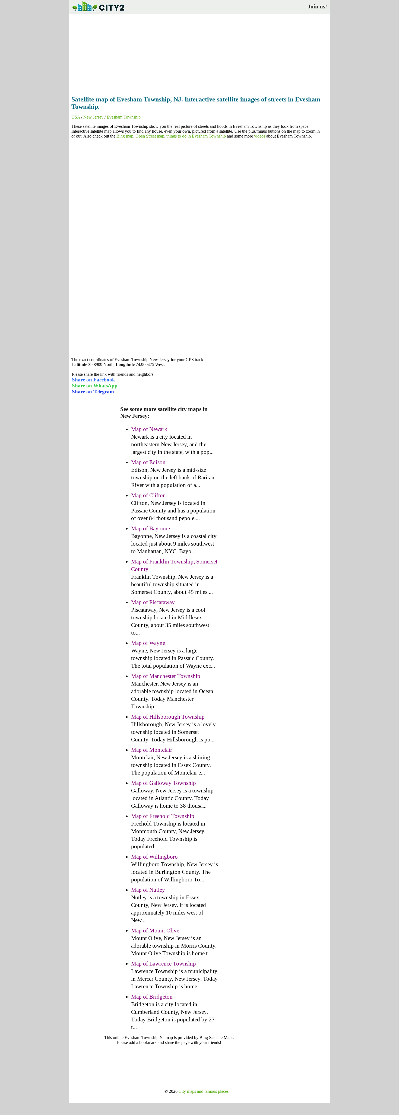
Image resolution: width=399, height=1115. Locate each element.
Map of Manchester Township (165, 676)
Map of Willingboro (154, 856)
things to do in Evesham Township (196, 136)
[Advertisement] (199, 53)
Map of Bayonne (150, 528)
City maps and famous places (204, 1091)
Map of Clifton (148, 495)
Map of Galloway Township (163, 783)
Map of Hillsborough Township (168, 716)
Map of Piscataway (153, 602)
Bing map (124, 136)
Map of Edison (148, 462)
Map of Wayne (148, 643)
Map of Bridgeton (152, 996)
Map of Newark (149, 429)
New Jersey (93, 117)
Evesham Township (124, 117)
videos (259, 136)
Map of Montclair (151, 750)
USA (75, 117)
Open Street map (149, 136)
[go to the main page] (98, 12)
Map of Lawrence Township (163, 963)
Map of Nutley (148, 890)
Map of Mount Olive (155, 930)
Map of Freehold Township (162, 816)
